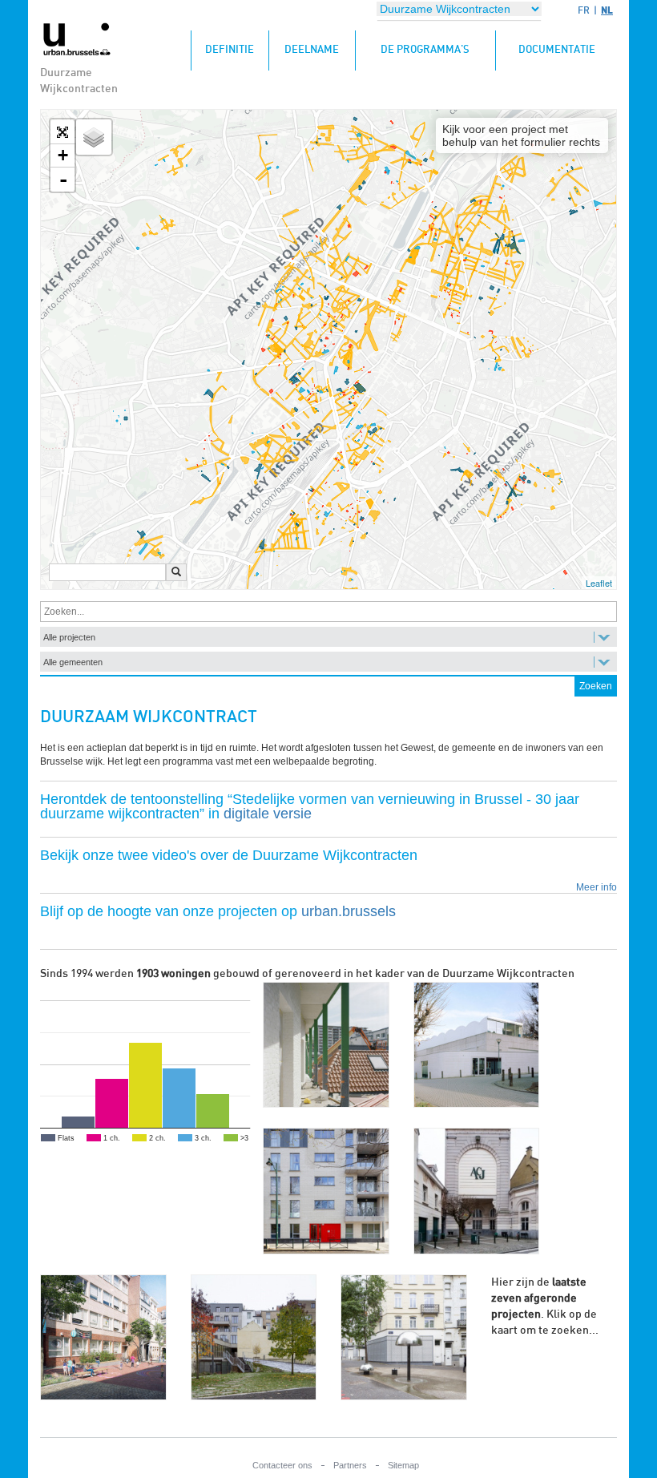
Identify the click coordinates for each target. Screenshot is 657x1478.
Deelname (311, 50)
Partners (350, 1465)
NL (607, 10)
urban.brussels (348, 911)
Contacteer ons (282, 1465)
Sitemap (403, 1465)
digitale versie (268, 814)
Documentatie (556, 50)
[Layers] (93, 137)
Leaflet (599, 582)
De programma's (425, 50)
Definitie (236, 49)
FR (584, 10)
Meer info (596, 887)
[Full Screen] (62, 132)
